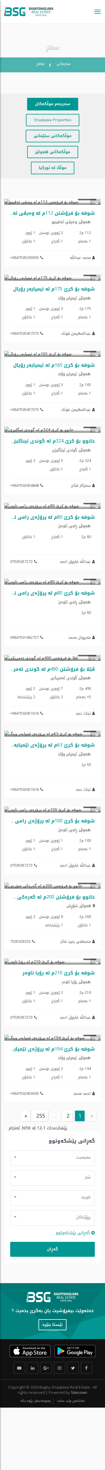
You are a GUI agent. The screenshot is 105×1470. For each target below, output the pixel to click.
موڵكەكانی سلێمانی (52, 135)
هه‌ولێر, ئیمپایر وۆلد (74, 298)
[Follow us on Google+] (46, 1368)
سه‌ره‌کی (64, 64)
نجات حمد (83, 713)
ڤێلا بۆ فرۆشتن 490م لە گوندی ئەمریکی (49, 669)
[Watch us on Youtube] (19, 1368)
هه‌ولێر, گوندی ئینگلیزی (71, 450)
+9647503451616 (24, 713)
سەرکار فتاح (81, 485)
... (55, 1115)
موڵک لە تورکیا (52, 167)
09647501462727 (24, 637)
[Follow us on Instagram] (59, 1368)
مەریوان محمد (79, 637)
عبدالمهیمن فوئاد (76, 333)
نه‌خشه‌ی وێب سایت (70, 1401)
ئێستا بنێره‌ (52, 1324)
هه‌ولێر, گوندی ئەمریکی (70, 678)
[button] (52, 1157)
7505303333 (20, 941)
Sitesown (79, 1392)
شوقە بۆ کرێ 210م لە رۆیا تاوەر (58, 972)
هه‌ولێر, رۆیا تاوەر (76, 982)
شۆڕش (72, 905)
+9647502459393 (24, 1093)
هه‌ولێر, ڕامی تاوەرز (74, 526)
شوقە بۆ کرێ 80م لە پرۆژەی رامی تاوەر (50, 517)
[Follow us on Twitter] (73, 1368)
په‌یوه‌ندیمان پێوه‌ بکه (35, 1401)
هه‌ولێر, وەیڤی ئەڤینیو (71, 222)
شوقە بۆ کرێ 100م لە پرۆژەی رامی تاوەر (48, 820)
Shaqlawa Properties (52, 120)
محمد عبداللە (80, 257)
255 (40, 1115)
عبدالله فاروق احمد (75, 561)
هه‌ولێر (85, 905)
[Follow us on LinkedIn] (32, 1368)
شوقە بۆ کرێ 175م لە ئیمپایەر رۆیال (54, 288)
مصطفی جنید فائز (75, 941)
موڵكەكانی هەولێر (52, 152)
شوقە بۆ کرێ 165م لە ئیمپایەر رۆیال (54, 365)
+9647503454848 (24, 485)
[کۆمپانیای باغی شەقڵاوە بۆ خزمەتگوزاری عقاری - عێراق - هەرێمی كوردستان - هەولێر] (28, 11)
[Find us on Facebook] (86, 1368)
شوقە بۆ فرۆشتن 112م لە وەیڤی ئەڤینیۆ (48, 213)
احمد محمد (82, 1093)
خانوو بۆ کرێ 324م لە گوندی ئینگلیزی (52, 440)
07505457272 (21, 561)
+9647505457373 (24, 333)
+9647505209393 (24, 257)
